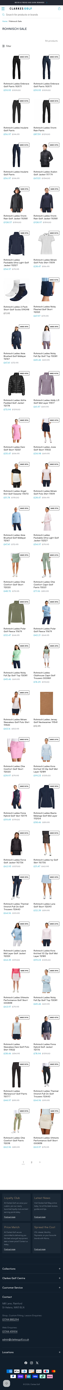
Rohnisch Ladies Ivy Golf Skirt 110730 (46, 861)
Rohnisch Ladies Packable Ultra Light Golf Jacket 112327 (16, 262)
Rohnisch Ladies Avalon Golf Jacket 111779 (45, 173)
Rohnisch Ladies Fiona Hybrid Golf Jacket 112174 (45, 1047)
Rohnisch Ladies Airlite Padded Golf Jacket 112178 (15, 403)
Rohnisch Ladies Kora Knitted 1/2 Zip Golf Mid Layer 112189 (45, 769)
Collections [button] (8, 1268)
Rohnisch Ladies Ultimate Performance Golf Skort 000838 (16, 1000)
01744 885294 (10, 1319)
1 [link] (23, 1162)
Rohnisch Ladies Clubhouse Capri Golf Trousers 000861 (44, 675)
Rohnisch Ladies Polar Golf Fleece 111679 (15, 630)
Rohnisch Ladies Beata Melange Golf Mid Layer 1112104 (45, 816)
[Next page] (39, 1162)
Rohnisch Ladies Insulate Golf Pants (16, 129)
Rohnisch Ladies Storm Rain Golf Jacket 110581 (16, 217)
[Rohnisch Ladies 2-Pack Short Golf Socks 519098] (16, 290)
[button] (3, 8)
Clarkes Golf (35, 1384)
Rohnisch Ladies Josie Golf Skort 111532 (45, 448)
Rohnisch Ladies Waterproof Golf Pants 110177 (15, 1094)
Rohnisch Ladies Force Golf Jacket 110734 (15, 861)
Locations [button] (8, 1352)
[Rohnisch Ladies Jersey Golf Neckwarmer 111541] (46, 703)
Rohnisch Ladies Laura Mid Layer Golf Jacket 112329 (15, 953)
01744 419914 (9, 1331)
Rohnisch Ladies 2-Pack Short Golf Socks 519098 (16, 308)
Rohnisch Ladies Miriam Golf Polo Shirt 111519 (45, 261)
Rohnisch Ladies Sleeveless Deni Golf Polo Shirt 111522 (16, 1047)
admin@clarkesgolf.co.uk (15, 1339)
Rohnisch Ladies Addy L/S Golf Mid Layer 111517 (46, 401)
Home (4, 21)
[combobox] (31, 14)
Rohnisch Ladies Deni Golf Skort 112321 (14, 448)
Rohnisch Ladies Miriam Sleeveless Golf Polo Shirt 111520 (16, 722)
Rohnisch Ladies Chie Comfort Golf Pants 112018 (14, 1140)
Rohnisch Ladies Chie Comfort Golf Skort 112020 (14, 584)
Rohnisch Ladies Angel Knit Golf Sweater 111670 (16, 492)
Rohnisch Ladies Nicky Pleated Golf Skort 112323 (45, 309)
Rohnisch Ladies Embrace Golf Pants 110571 (16, 85)
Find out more (9, 1217)
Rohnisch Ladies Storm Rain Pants (45, 129)
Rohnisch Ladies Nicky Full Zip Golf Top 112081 (45, 354)
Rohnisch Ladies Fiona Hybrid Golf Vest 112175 (15, 814)
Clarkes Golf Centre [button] (13, 1278)
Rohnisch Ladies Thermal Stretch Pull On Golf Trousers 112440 (16, 906)
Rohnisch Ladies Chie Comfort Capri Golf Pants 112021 (44, 584)
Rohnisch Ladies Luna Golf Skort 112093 (44, 905)
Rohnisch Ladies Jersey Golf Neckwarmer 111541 (45, 720)
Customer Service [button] (12, 1287)
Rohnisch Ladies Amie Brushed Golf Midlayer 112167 (15, 356)
